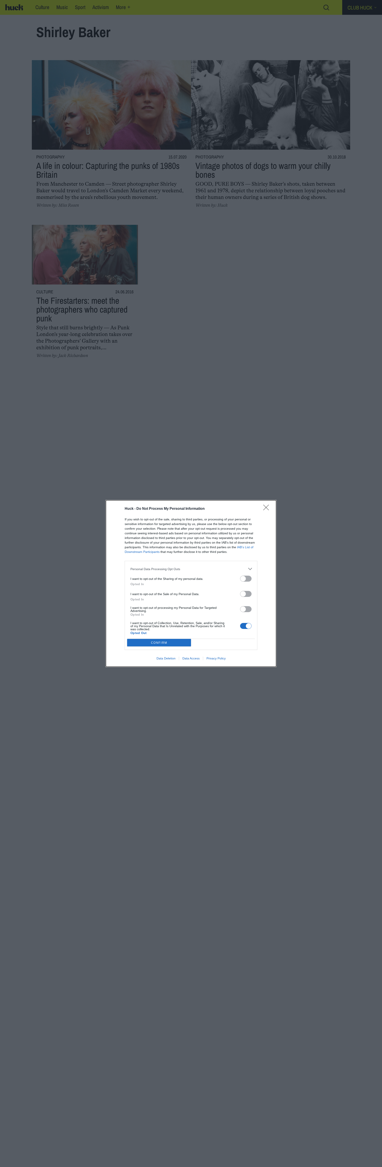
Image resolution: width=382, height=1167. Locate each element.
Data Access (191, 658)
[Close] (267, 509)
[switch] (246, 579)
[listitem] (191, 569)
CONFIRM (159, 642)
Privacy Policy (216, 658)
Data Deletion (166, 658)
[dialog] (191, 583)
